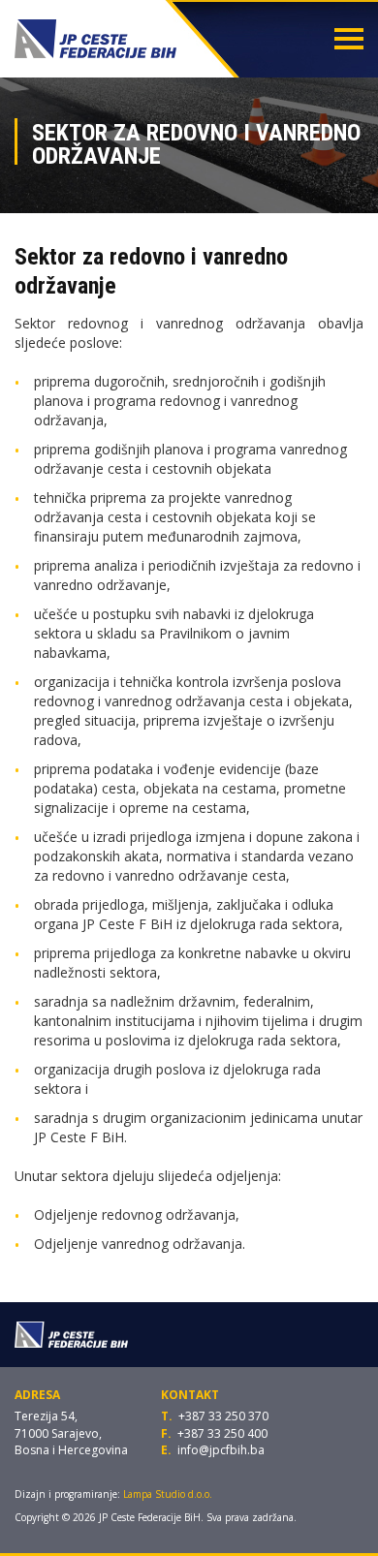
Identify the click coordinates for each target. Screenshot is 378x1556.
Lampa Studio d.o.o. (167, 1494)
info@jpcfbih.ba (221, 1450)
